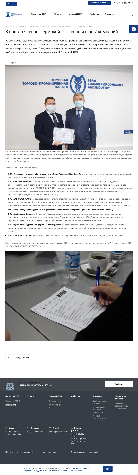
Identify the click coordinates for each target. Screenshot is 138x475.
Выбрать (119, 384)
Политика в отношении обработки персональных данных (30, 452)
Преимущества (56, 401)
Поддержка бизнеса (120, 397)
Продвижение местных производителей (100, 409)
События (94, 14)
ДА (107, 468)
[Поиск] (130, 14)
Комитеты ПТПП (12, 401)
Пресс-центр (10, 405)
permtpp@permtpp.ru (58, 432)
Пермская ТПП (39, 14)
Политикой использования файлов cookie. (65, 471)
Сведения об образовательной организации (123, 405)
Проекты (110, 14)
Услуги (57, 14)
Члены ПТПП (76, 14)
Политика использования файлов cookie (89, 452)
